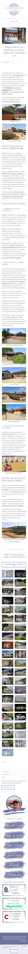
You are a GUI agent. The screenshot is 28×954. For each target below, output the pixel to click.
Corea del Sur (5, 62)
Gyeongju (15, 92)
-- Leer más (23, 946)
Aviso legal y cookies (7, 937)
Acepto (14, 951)
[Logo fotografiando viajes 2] (14, 2)
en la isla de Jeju (13, 87)
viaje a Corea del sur (18, 75)
